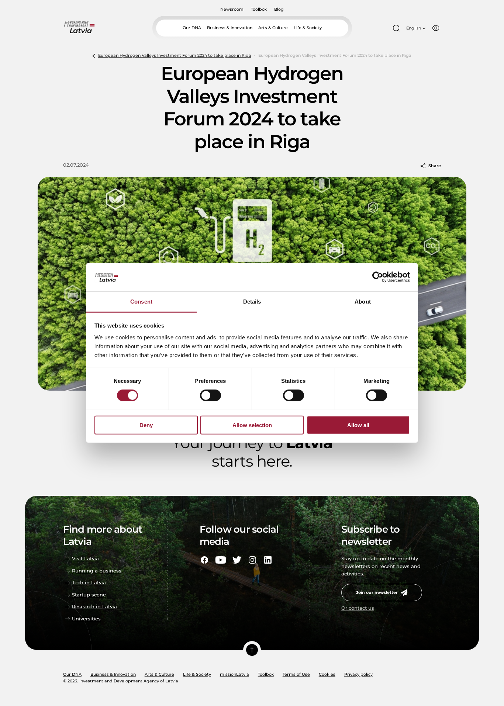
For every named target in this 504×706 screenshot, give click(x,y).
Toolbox (259, 9)
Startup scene (89, 595)
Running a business (96, 571)
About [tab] (363, 301)
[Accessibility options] (435, 28)
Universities (86, 619)
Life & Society (308, 27)
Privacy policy (358, 674)
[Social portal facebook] (204, 560)
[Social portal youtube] (220, 560)
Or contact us (357, 608)
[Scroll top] (252, 650)
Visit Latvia (85, 558)
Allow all (358, 425)
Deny (146, 425)
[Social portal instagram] (252, 560)
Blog (279, 9)
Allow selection (252, 425)
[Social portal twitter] (237, 560)
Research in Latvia (94, 606)
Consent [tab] (141, 301)
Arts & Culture (273, 27)
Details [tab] (252, 301)
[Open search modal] (396, 28)
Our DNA (192, 27)
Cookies (327, 674)
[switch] (210, 395)
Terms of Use (296, 674)
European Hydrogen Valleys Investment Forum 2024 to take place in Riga (174, 55)
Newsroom (232, 9)
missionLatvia (234, 674)
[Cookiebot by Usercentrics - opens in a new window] (377, 277)
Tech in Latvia (89, 582)
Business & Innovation (229, 27)
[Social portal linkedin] (268, 560)
